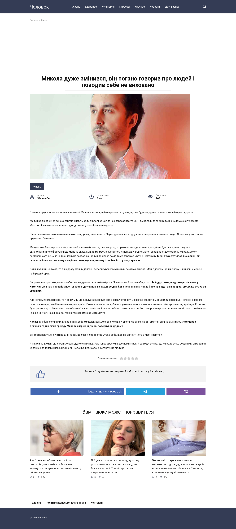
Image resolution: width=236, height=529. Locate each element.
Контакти (97, 502)
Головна (36, 502)
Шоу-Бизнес (172, 6)
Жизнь (76, 6)
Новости (155, 6)
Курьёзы (124, 6)
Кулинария (108, 6)
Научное (140, 6)
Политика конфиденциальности (66, 502)
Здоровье (91, 6)
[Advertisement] (118, 48)
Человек (39, 7)
